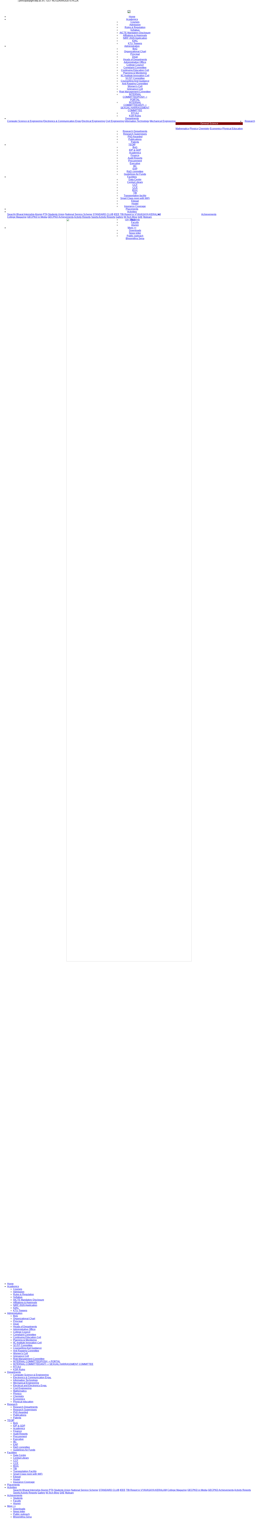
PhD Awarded (135, 136)
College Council (135, 65)
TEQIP (132, 144)
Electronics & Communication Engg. (32, 1377)
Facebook (14, 8)
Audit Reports (135, 158)
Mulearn (147, 217)
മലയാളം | (40, 8)
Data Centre (135, 179)
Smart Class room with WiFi (135, 198)
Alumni (38, 214)
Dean (135, 57)
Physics (194, 128)
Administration (132, 46)
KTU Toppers (135, 43)
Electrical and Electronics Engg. (30, 1385)
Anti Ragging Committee (135, 83)
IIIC (135, 166)
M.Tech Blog (130, 217)
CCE (135, 187)
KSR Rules (135, 115)
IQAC (135, 40)
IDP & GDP (135, 150)
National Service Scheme (78, 214)
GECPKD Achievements (61, 217)
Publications (135, 139)
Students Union (56, 214)
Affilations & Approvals (135, 35)
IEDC (135, 190)
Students (18, 1498)
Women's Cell (135, 86)
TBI (135, 193)
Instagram (27, 8)
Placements (132, 209)
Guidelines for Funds (135, 174)
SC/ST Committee (135, 78)
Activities (132, 211)
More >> (11, 1506)
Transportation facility (135, 195)
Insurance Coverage (135, 206)
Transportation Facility (25, 1471)
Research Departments (135, 131)
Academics (132, 19)
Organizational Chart (135, 51)
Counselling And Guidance (135, 81)
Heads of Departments (135, 59)
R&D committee (135, 171)
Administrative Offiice (135, 62)
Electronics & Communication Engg (62, 121)
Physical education (23, 1401)
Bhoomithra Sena (22, 1517)
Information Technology (137, 121)
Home (132, 16)
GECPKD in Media (37, 217)
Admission (135, 24)
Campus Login (54, 8)
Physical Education (232, 128)
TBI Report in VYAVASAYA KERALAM (140, 214)
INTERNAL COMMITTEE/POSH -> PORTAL (135, 97)
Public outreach (21, 1514)
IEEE (116, 214)
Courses (134, 22)
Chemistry (204, 128)
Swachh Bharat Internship (20, 214)
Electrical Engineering (93, 121)
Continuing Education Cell (135, 70)
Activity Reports (82, 217)
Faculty (17, 1500)
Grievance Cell (135, 89)
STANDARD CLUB (103, 214)
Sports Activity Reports (103, 217)
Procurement (135, 160)
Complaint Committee (134, 67)
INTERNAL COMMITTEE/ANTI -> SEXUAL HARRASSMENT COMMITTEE (134, 106)
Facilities (132, 177)
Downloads (19, 1509)
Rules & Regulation (135, 27)
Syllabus (135, 30)
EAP (135, 168)
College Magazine (17, 217)
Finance (135, 155)
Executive (135, 163)
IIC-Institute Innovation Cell (135, 75)
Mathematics (182, 128)
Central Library (135, 182)
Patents (135, 142)
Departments (132, 118)
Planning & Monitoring (135, 73)
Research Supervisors (135, 134)
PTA (45, 214)
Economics (216, 128)
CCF (135, 185)
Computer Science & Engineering (25, 121)
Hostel (135, 203)
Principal (135, 54)
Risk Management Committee (135, 91)
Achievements (208, 214)
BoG (135, 48)
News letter (19, 1511)
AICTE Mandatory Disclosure (135, 32)
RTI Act (135, 113)
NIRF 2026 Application (135, 38)
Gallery (119, 217)
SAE (140, 217)
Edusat (135, 201)
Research (250, 121)
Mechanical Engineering (163, 121)
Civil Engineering (115, 121)
